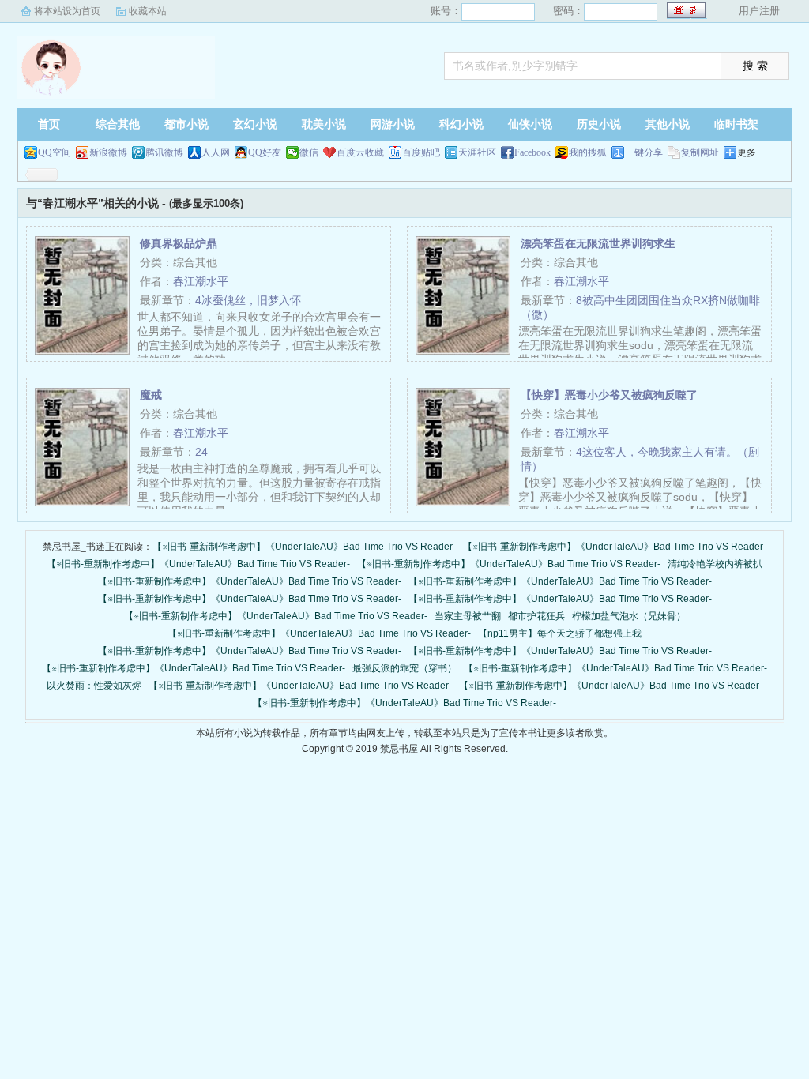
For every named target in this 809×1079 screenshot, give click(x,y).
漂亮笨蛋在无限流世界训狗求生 (598, 243)
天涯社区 (477, 152)
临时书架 (736, 124)
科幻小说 (461, 124)
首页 (49, 124)
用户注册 (759, 11)
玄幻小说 (255, 124)
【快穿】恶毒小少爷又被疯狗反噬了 (609, 395)
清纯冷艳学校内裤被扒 (715, 564)
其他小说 (667, 124)
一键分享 (644, 152)
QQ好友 (264, 152)
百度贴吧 (421, 152)
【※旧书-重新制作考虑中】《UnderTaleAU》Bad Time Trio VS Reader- (304, 546)
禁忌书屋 (116, 67)
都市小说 (186, 124)
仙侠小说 (530, 124)
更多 (746, 152)
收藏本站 (148, 11)
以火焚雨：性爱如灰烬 (94, 685)
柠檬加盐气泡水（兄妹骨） (629, 616)
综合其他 (118, 124)
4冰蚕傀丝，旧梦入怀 (248, 300)
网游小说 (393, 124)
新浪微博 (108, 152)
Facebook (532, 152)
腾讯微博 (164, 152)
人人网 (215, 152)
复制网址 (700, 152)
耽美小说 (324, 124)
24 (201, 452)
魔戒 (151, 395)
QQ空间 (54, 152)
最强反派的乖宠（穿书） (404, 668)
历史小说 (599, 124)
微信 (308, 152)
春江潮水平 (200, 281)
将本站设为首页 (67, 11)
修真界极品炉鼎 (178, 243)
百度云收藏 (360, 152)
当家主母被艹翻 (468, 616)
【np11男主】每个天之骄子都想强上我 (560, 633)
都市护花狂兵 (536, 616)
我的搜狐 (588, 152)
